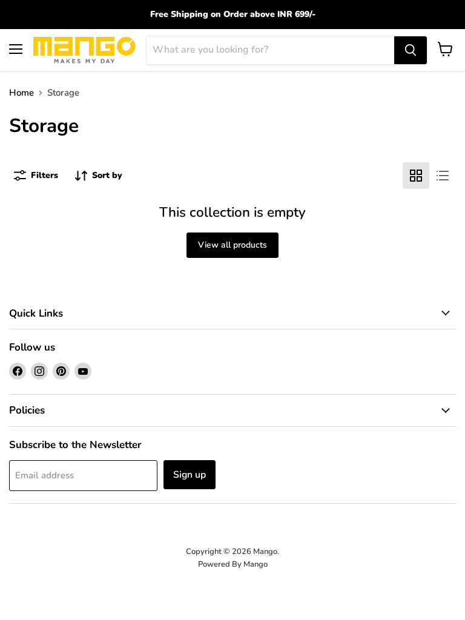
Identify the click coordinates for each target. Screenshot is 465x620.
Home (21, 93)
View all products (232, 245)
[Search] (410, 50)
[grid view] (416, 175)
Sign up (189, 474)
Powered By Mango (233, 564)
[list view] (442, 175)
